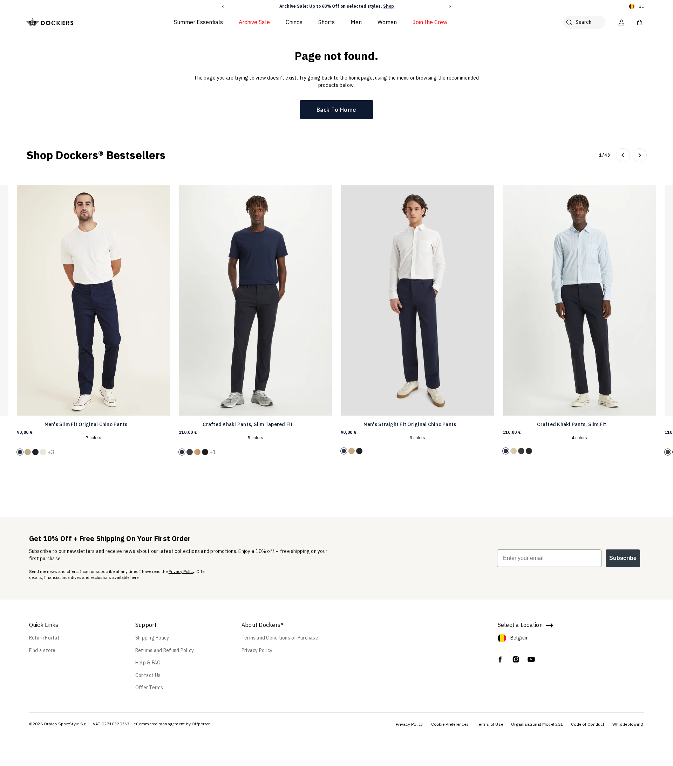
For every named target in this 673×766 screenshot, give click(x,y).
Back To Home (336, 109)
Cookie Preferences (450, 724)
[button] (222, 6)
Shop (388, 6)
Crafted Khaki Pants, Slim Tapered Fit (248, 424)
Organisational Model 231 (537, 724)
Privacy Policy (181, 571)
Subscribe (623, 558)
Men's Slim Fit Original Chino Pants (86, 424)
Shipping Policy (152, 638)
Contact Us (148, 675)
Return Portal (44, 638)
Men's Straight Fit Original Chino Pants (409, 424)
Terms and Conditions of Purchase (280, 638)
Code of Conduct (587, 724)
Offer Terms (149, 687)
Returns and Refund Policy (164, 650)
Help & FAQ (148, 662)
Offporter (201, 723)
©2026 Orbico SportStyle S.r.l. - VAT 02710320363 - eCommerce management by (110, 723)
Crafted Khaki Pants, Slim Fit (571, 424)
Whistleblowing (627, 724)
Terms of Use (490, 724)
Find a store (42, 650)
